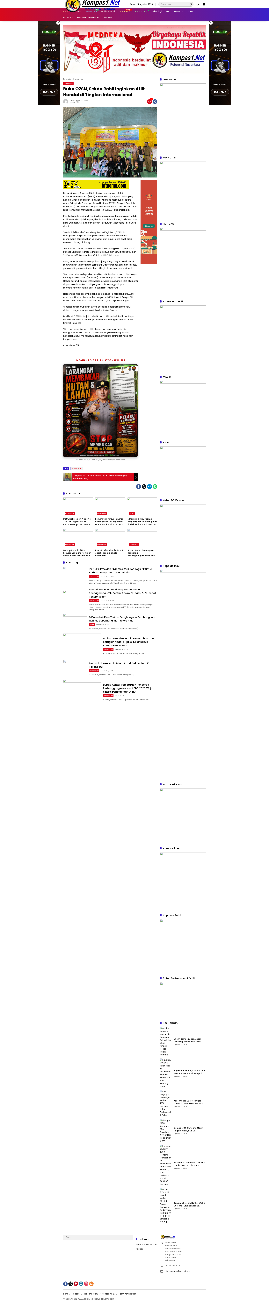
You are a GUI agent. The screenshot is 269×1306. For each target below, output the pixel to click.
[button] (190, 4)
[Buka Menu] (204, 4)
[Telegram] (149, 486)
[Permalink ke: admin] (66, 101)
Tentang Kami (91, 1293)
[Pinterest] (76, 1284)
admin (72, 101)
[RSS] (91, 1284)
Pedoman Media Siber (146, 1244)
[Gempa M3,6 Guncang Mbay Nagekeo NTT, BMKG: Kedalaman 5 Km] (165, 1130)
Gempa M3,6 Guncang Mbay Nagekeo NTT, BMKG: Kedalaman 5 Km (188, 1129)
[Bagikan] (155, 101)
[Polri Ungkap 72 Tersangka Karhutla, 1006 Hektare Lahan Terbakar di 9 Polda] (165, 1103)
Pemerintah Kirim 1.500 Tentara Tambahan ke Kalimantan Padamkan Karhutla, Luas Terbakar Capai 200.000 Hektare (189, 1164)
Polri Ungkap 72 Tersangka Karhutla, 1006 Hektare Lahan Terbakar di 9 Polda (188, 1102)
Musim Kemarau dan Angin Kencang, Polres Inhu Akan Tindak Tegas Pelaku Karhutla (189, 1040)
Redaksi (139, 1248)
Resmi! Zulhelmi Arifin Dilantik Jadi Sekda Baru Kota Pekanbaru (110, 553)
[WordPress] (81, 1284)
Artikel (132, 513)
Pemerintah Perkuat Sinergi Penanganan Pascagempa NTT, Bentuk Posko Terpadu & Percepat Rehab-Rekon (109, 522)
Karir (65, 1293)
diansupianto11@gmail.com (178, 1271)
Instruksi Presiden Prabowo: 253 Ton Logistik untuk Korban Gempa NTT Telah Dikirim (77, 522)
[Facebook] (138, 486)
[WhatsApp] (155, 486)
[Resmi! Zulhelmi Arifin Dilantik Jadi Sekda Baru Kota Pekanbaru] (110, 538)
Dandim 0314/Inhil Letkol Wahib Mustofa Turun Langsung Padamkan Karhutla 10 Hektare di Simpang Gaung (189, 1204)
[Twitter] (144, 486)
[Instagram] (86, 1284)
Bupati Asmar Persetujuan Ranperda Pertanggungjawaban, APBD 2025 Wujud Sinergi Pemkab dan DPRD (141, 553)
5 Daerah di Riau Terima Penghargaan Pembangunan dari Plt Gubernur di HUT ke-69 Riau (142, 522)
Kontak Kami (108, 1293)
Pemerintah (68, 83)
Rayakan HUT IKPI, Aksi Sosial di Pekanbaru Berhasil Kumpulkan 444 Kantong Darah (189, 1072)
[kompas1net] (92, 4)
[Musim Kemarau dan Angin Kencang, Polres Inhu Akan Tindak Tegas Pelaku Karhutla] (165, 1041)
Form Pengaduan (127, 1293)
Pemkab (78, 468)
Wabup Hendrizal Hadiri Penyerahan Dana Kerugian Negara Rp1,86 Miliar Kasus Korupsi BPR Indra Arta (77, 553)
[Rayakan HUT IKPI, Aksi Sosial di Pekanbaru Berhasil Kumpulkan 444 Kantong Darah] (165, 1073)
